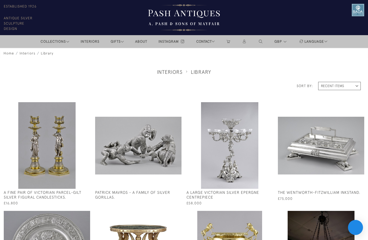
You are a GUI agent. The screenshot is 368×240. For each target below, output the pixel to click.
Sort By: (305, 86)
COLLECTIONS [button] (53, 41)
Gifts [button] (116, 41)
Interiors (27, 53)
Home (9, 53)
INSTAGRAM (169, 41)
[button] (260, 41)
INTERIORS (90, 41)
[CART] (228, 41)
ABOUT (141, 41)
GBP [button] (278, 41)
